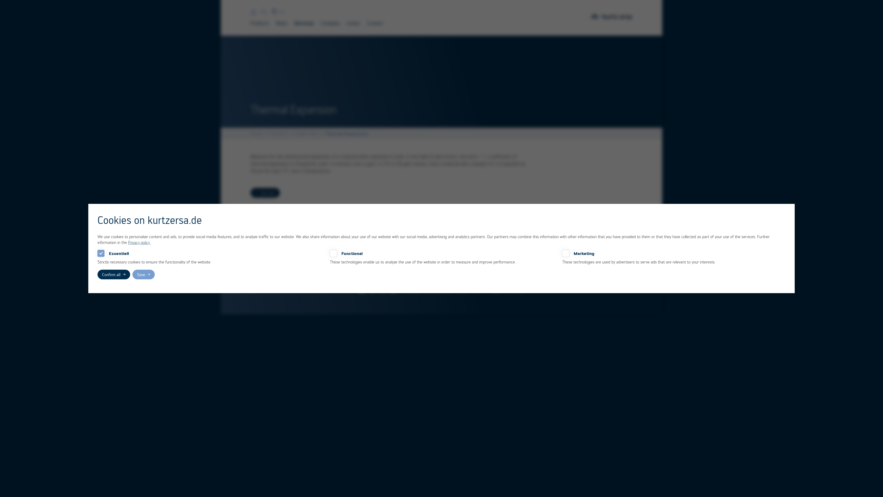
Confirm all (111, 274)
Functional (352, 253)
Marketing (584, 253)
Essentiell (119, 253)
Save (141, 274)
